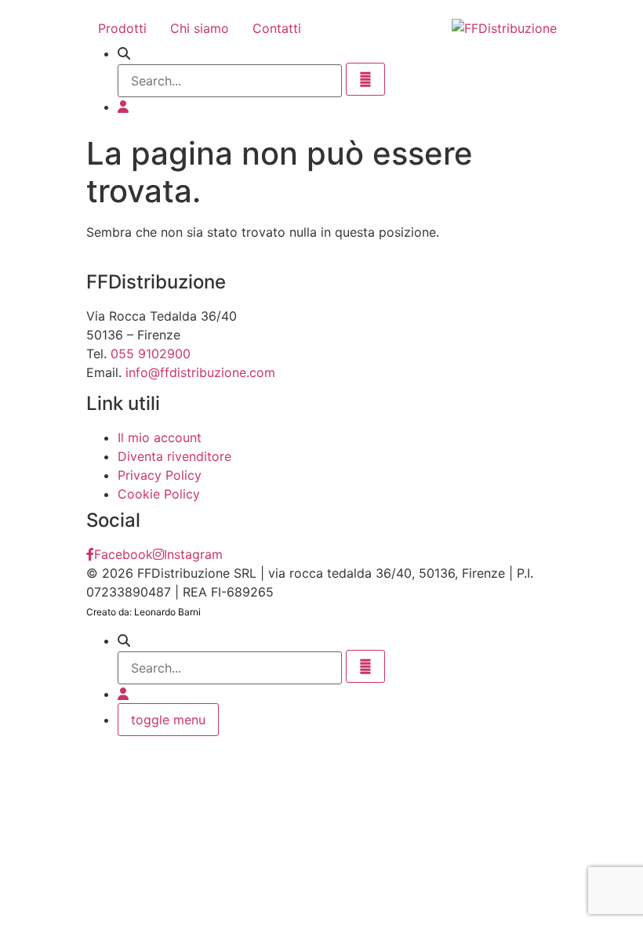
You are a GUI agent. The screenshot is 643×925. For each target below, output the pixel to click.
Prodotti (122, 28)
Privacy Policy (160, 475)
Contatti (276, 28)
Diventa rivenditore (174, 456)
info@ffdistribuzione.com (200, 372)
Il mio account (160, 437)
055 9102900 (151, 353)
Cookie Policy (159, 494)
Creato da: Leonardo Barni (143, 612)
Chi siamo (199, 28)
